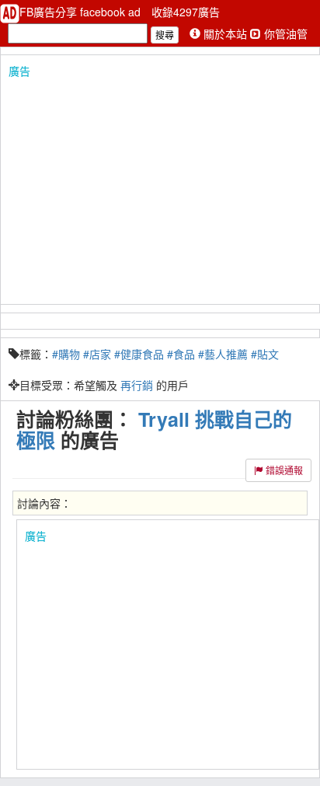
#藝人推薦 (223, 354)
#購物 (66, 354)
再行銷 (136, 385)
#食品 (181, 354)
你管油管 (284, 33)
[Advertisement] (160, 187)
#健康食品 (139, 354)
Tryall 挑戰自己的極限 (154, 429)
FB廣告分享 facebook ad (81, 11)
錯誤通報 (283, 470)
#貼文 (265, 354)
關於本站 (225, 33)
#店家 (97, 354)
